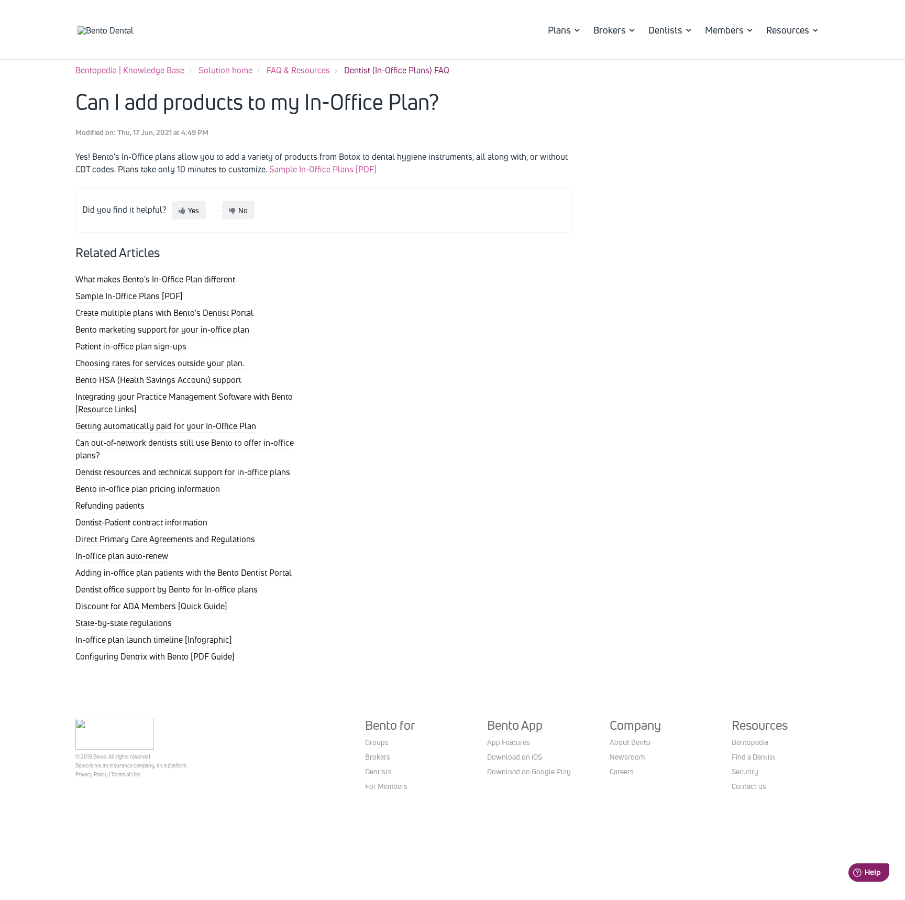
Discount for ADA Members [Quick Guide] (151, 606)
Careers (622, 771)
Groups (377, 742)
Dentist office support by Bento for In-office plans (166, 589)
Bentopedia (750, 742)
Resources (787, 30)
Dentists (665, 30)
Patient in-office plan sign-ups (130, 346)
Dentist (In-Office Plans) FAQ (396, 70)
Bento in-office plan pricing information (147, 489)
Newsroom (627, 757)
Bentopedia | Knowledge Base (129, 70)
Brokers (609, 30)
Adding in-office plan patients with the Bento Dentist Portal (183, 572)
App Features (508, 742)
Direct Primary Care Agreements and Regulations (165, 539)
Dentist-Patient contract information (141, 522)
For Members (386, 786)
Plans (559, 30)
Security (745, 771)
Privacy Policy (91, 774)
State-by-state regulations (123, 623)
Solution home (225, 70)
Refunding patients (110, 505)
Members (724, 30)
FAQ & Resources (298, 70)
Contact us (749, 786)
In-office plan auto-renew (121, 556)
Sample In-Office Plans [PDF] (323, 169)
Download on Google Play (529, 771)
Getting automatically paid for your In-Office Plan (165, 426)
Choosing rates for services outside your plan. (159, 363)
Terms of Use (125, 774)
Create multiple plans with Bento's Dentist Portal (164, 313)
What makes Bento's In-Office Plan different (155, 279)
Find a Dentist (754, 757)
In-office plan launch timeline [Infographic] (153, 639)
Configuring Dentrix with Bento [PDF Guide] (155, 656)
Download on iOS (514, 757)
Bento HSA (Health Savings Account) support (158, 380)
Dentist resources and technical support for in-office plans (182, 472)
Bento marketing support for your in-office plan (162, 329)
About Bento (630, 742)
